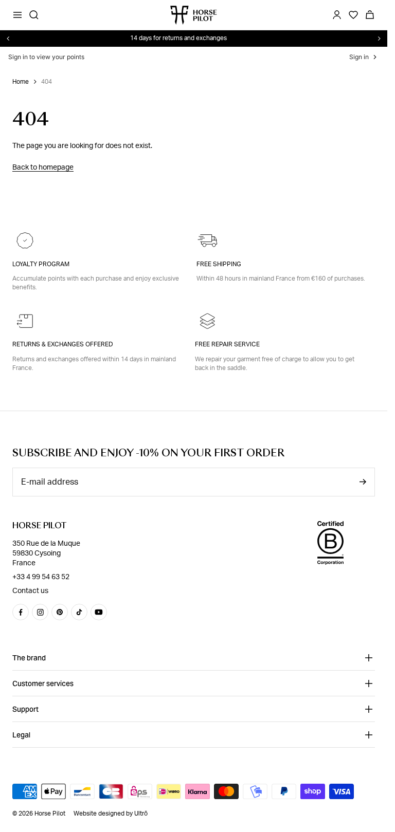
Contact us (30, 590)
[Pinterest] (59, 612)
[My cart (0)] (370, 15)
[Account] (337, 15)
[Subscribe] (362, 481)
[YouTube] (99, 612)
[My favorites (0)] (353, 15)
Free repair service (227, 344)
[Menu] (17, 15)
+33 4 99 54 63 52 (40, 577)
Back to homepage (43, 167)
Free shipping (218, 264)
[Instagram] (40, 612)
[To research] (34, 15)
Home (20, 82)
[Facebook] (20, 612)
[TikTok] (79, 612)
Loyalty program (40, 264)
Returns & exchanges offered (62, 344)
